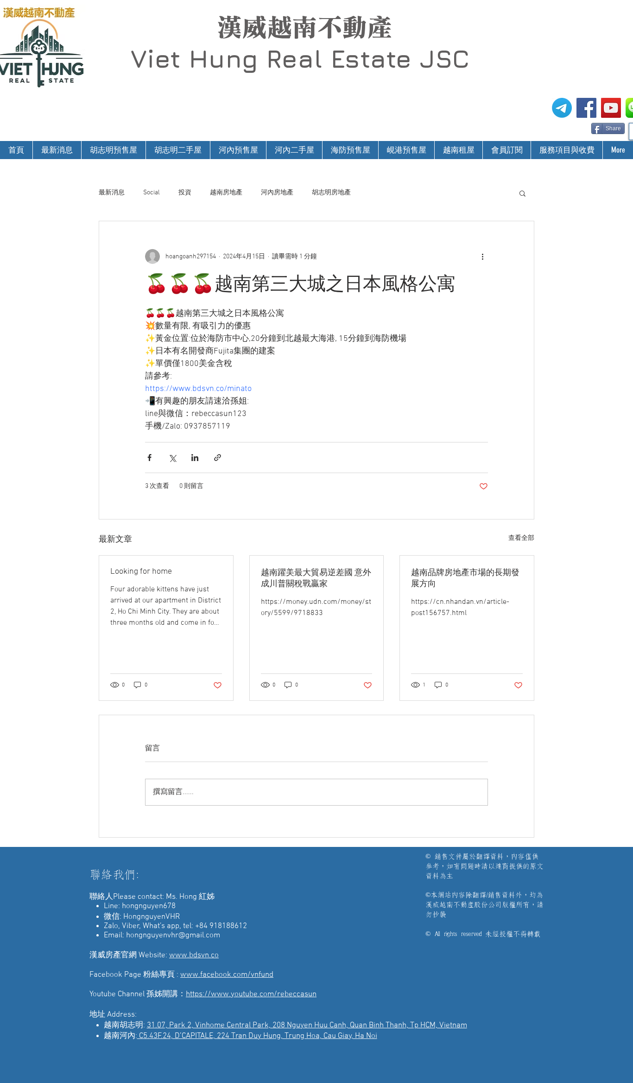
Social (151, 193)
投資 (184, 193)
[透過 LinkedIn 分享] (194, 457)
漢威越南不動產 (304, 27)
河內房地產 (277, 193)
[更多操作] (482, 256)
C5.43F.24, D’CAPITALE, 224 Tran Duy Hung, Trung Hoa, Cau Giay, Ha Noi (257, 1036)
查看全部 (521, 538)
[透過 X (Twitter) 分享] (172, 457)
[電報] (562, 108)
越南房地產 (226, 193)
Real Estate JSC (367, 58)
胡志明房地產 (331, 193)
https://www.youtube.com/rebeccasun (251, 994)
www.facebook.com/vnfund (226, 975)
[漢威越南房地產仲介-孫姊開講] (611, 108)
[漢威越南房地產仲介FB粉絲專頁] (586, 108)
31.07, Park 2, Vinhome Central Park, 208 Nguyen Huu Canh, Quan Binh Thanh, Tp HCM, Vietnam (307, 1025)
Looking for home (141, 572)
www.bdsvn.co (194, 955)
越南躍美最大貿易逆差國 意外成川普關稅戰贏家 (316, 578)
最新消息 (112, 193)
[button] (522, 193)
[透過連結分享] (217, 457)
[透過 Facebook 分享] (149, 457)
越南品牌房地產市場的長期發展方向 (465, 578)
